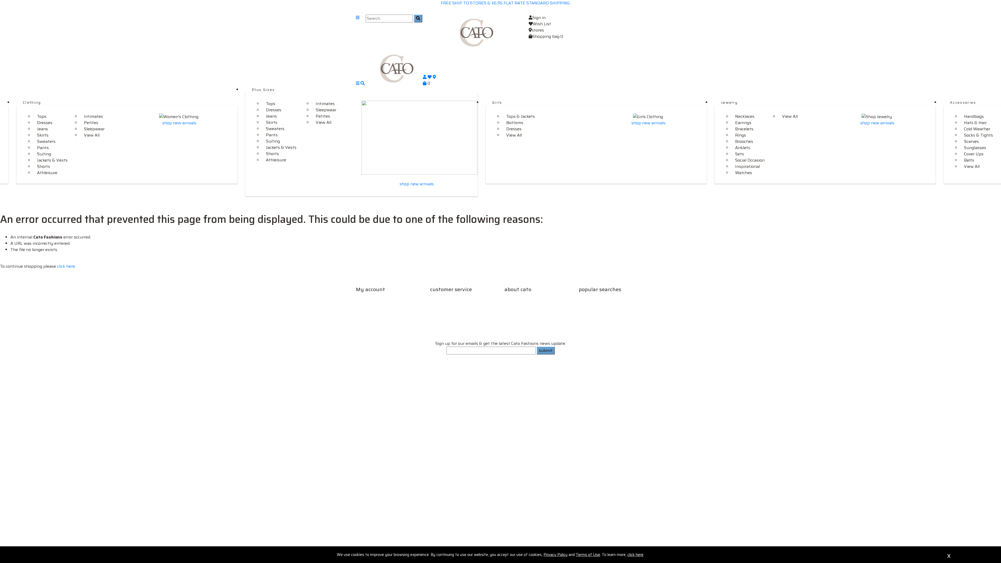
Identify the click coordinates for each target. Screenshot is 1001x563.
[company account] (425, 77)
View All (92, 135)
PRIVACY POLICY (484, 378)
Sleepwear (94, 129)
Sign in (539, 17)
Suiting (44, 154)
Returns (457, 297)
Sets (739, 154)
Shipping (439, 297)
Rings (740, 135)
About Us (530, 297)
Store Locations (539, 304)
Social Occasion (750, 160)
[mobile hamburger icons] (357, 33)
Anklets (742, 147)
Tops (41, 116)
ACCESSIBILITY (519, 378)
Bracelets (744, 129)
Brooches (744, 141)
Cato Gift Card (593, 297)
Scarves (971, 141)
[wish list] (430, 77)
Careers (512, 297)
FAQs (471, 297)
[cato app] (356, 361)
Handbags (974, 116)
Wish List (542, 24)
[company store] (434, 77)
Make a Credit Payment (383, 307)
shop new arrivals (179, 123)
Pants (43, 147)
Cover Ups (974, 154)
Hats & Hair (975, 122)
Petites (91, 122)
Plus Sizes (263, 90)
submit (546, 350)
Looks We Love (621, 297)
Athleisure (47, 172)
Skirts (42, 135)
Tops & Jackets (520, 116)
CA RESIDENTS (552, 378)
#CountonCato (594, 304)
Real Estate (551, 297)
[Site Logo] (476, 32)
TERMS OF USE (450, 378)
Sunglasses (975, 147)
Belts (969, 160)
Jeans (42, 129)
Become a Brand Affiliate (621, 310)
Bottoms (514, 122)
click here (66, 266)
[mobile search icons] (363, 83)
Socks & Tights (978, 135)
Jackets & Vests (52, 160)
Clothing (32, 102)
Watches (743, 172)
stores (538, 30)
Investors (514, 304)
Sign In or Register (374, 297)
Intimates (93, 116)
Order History (369, 304)
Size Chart (446, 304)
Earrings (743, 122)
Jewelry (729, 102)
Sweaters (46, 141)
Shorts (43, 166)
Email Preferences (377, 313)
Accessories (963, 102)
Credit (389, 304)
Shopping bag (547, 36)
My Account (404, 297)
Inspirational (747, 166)
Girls (497, 102)
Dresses (44, 122)
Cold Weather (977, 129)
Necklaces (744, 116)
